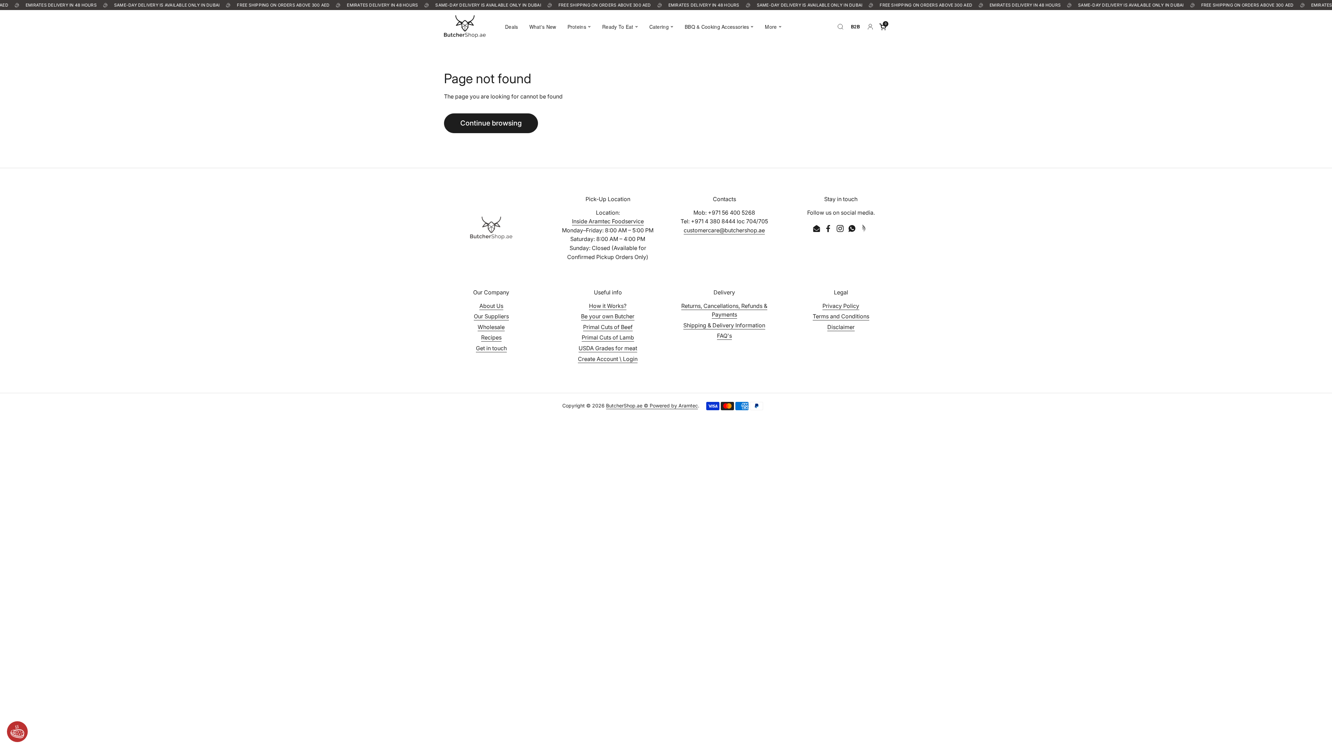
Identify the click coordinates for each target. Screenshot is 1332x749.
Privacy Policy (840, 305)
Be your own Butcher (607, 316)
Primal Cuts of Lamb (608, 337)
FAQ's (724, 335)
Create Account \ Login (608, 358)
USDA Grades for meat (608, 348)
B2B (855, 26)
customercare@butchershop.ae (724, 230)
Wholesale (491, 327)
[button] (883, 26)
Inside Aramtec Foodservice (608, 221)
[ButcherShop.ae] (465, 26)
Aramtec (688, 405)
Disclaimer (841, 327)
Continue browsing (491, 123)
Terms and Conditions (841, 316)
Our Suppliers (491, 316)
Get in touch (491, 348)
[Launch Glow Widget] (17, 731)
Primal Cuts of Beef (608, 327)
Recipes (491, 337)
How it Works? (607, 305)
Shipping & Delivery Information (724, 325)
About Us (491, 305)
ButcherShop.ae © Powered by (642, 405)
